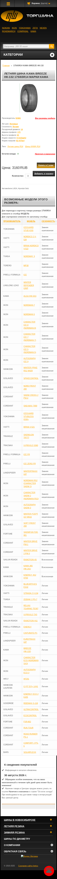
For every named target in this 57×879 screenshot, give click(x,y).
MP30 (26, 265)
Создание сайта (28, 866)
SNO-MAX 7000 (30, 406)
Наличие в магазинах (45, 154)
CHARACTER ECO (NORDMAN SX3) (31, 660)
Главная (6, 65)
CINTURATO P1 (30, 633)
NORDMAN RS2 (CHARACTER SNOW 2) (30, 483)
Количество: (18, 176)
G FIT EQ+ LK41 (31, 686)
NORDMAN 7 (29, 305)
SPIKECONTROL (31, 378)
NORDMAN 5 (29, 314)
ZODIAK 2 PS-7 (30, 599)
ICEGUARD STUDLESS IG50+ (29, 416)
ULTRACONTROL (31, 709)
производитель (11, 221)
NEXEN (43, 28)
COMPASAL (22, 31)
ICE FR (27, 454)
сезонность (48, 221)
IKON (14, 28)
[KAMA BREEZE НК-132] (28, 98)
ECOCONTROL (30, 715)
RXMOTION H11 (31, 621)
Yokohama (25, 28)
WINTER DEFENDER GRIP (29, 285)
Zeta (35, 28)
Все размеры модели (45, 118)
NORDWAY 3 (29, 256)
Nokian (6, 28)
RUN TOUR (28, 728)
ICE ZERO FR (30, 464)
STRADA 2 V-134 (31, 593)
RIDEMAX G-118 (31, 703)
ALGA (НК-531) (30, 296)
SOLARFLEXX (30, 752)
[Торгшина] (28, 16)
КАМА (33, 31)
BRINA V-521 (29, 427)
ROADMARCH (8, 31)
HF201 (26, 679)
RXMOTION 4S (30, 560)
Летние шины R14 (15, 146)
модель (31, 221)
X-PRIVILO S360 (31, 445)
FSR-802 (27, 722)
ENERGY (28, 627)
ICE (25, 275)
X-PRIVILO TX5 (30, 615)
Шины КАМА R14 (32, 146)
